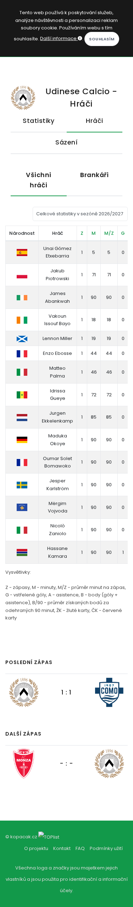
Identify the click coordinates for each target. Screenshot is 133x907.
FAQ (80, 848)
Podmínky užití (106, 848)
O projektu (36, 848)
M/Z (109, 233)
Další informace (59, 38)
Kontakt (62, 848)
